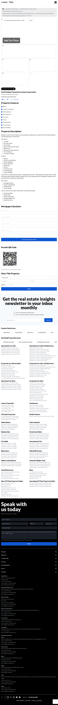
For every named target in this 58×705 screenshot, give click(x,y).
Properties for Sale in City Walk (8, 445)
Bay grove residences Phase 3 (8, 483)
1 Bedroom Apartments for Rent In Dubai (11, 384)
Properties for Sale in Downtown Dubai (38, 438)
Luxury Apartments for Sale (7, 406)
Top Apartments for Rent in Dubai (37, 384)
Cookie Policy (39, 700)
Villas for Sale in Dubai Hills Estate (37, 457)
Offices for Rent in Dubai (35, 392)
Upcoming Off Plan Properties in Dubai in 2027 (40, 484)
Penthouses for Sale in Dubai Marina (37, 410)
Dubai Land (30, 332)
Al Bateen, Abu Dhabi (8, 342)
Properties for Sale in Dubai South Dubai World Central (42, 367)
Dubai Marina (6, 332)
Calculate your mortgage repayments (8, 96)
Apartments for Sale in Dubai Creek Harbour (39, 351)
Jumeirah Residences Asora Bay (8, 488)
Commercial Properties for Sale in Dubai (10, 376)
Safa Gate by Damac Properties (8, 489)
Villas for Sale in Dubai (6, 365)
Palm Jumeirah (18, 332)
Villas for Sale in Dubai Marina (8, 429)
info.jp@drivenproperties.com (9, 691)
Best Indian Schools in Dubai (36, 472)
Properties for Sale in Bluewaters (9, 457)
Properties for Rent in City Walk (36, 386)
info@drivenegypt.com (8, 672)
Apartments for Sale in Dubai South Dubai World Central (42, 355)
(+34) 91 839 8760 (6, 659)
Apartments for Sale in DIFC (36, 347)
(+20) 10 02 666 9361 (7, 669)
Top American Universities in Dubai (37, 475)
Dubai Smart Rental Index (35, 476)
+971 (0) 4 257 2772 (7, 611)
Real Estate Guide (33, 478)
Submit (29, 288)
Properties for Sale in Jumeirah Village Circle (39, 368)
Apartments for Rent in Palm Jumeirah (38, 426)
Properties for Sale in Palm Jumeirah (37, 427)
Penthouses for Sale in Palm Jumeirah (38, 411)
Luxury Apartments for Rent (7, 410)
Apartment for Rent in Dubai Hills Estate (38, 454)
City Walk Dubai (42, 332)
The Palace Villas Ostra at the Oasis (9, 496)
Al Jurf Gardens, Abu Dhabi (25, 342)
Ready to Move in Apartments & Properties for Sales (41, 416)
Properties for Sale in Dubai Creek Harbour (11, 465)
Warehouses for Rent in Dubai (36, 395)
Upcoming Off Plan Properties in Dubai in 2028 (40, 486)
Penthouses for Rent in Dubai (36, 383)
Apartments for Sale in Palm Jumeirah (38, 360)
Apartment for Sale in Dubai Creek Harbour (11, 462)
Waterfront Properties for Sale (36, 376)
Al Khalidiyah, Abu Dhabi (43, 342)
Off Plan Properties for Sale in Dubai (9, 418)
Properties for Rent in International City (38, 445)
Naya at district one (5, 486)
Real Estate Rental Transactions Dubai (10, 475)
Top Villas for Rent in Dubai (35, 387)
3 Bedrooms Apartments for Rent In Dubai (11, 387)
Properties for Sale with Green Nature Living (39, 373)
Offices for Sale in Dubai (6, 368)
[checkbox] (14, 312)
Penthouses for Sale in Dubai (8, 370)
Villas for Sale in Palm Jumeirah (36, 429)
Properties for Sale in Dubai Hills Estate (38, 456)
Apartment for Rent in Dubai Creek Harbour (11, 464)
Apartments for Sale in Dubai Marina (37, 352)
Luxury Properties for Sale (7, 405)
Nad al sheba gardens (6, 484)
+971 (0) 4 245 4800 (7, 581)
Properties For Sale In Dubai (12, 9)
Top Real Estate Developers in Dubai (9, 478)
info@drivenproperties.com (9, 584)
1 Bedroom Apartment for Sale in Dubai (10, 349)
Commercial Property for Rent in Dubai (38, 394)
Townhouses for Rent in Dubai (36, 389)
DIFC (52, 332)
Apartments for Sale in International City (39, 446)
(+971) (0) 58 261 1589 (7, 640)
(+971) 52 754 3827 (7, 687)
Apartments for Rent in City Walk (9, 446)
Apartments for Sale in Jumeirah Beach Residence (41, 357)
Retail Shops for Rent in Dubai (36, 397)
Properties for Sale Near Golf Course (38, 375)
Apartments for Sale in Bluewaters (9, 454)
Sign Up (48, 320)
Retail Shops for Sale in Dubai (8, 373)
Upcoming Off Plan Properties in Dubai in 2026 (40, 483)
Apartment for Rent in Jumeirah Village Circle (40, 464)
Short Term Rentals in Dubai (36, 399)
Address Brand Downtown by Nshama (10, 491)
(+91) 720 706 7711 (7, 680)
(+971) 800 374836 (12, 642)
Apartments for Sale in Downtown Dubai (38, 349)
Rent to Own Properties (7, 473)
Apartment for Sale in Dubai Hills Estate (38, 453)
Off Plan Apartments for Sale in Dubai (10, 416)
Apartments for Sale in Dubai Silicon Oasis (39, 354)
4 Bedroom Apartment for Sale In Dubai (10, 354)
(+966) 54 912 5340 (7, 650)
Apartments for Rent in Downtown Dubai (39, 433)
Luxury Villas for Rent (6, 411)
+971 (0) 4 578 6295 (7, 590)
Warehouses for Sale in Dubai (8, 375)
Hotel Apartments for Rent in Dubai (37, 391)
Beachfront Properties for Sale (36, 370)
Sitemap (33, 700)
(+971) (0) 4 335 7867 (7, 621)
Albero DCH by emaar (6, 494)
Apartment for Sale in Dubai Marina (9, 424)
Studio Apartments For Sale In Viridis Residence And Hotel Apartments (18, 13)
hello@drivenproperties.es (9, 663)
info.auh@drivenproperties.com (10, 632)
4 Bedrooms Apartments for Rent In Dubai (11, 389)
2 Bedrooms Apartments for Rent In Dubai (11, 386)
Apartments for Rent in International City (39, 443)
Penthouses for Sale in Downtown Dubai (39, 408)
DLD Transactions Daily (6, 476)
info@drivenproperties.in (8, 683)
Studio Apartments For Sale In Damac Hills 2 (12, 11)
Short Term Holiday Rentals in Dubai (37, 400)
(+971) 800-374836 (12, 583)
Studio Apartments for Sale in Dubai (9, 347)
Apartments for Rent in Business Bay (10, 435)
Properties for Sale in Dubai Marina (37, 365)
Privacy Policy (28, 700)
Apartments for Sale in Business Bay (9, 433)
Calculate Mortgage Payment (29, 239)
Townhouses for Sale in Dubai (8, 367)
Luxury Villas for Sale (6, 408)
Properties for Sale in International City (38, 448)
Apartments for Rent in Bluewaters (9, 453)
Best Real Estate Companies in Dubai (38, 473)
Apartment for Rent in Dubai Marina (9, 426)
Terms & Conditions (20, 700)
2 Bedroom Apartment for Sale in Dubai (10, 351)
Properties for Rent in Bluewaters (9, 456)
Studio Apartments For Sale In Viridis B (44, 13)
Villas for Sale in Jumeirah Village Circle (38, 467)
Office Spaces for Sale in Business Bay (10, 438)
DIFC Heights (4, 492)
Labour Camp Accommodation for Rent (10, 472)
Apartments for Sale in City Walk (8, 448)
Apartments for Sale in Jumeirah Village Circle (40, 359)
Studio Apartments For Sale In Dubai (28, 9)
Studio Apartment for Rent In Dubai (9, 383)
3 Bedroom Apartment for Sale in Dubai (10, 352)
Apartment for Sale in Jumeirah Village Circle (39, 462)
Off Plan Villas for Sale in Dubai (8, 419)
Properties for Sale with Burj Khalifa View (39, 371)
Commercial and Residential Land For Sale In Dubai (13, 378)
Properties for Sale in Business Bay (9, 437)
